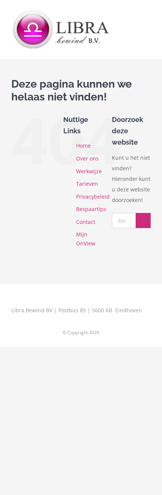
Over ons (87, 158)
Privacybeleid (93, 196)
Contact (85, 221)
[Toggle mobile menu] (148, 16)
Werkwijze (89, 171)
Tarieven (87, 183)
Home (83, 145)
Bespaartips (91, 209)
